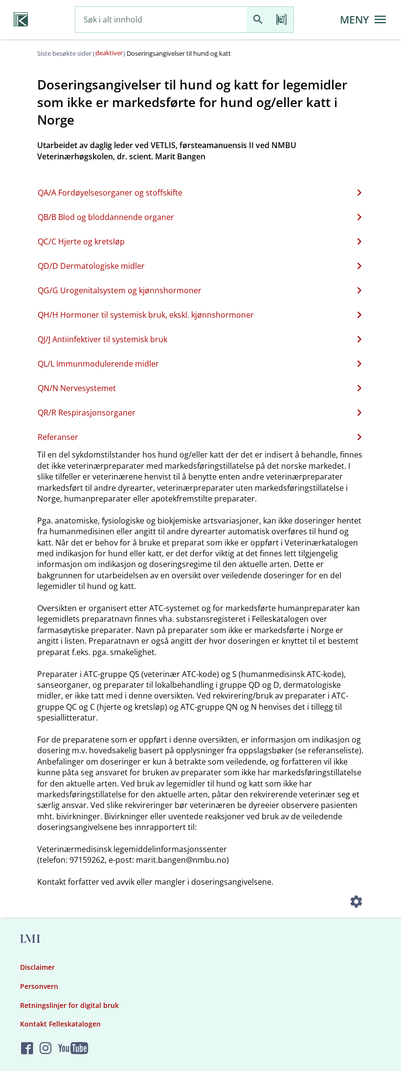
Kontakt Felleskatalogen (60, 1023)
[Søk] (258, 20)
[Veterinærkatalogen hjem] (21, 19)
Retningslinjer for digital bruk (69, 1005)
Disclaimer (37, 967)
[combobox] (160, 20)
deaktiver (109, 52)
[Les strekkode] (281, 20)
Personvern (39, 986)
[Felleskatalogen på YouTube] (73, 1048)
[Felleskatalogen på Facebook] (27, 1048)
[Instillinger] (356, 903)
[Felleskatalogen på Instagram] (45, 1048)
